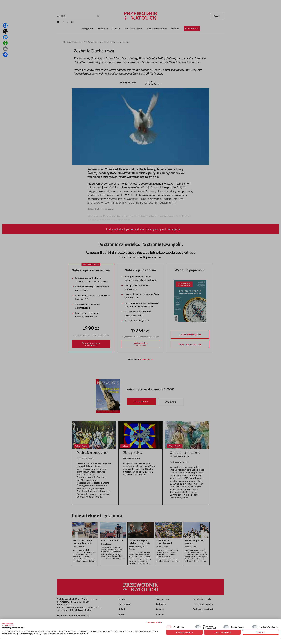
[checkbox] (169, 626)
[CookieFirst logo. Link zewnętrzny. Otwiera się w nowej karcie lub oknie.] (7, 624)
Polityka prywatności (154, 622)
